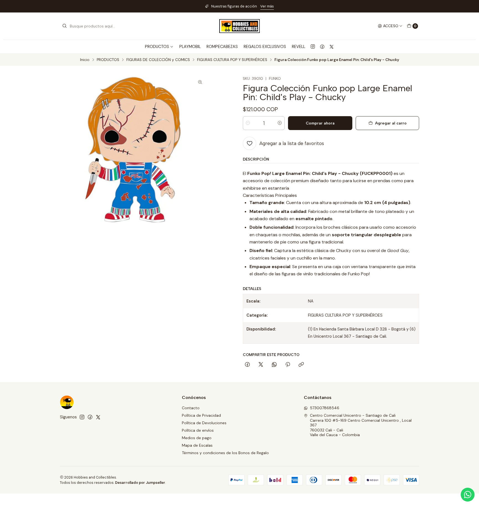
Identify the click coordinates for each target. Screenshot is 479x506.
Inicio (85, 60)
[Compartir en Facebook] (247, 365)
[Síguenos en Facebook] (322, 47)
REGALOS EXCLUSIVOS (265, 46)
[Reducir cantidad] (248, 123)
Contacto (191, 407)
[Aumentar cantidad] (279, 123)
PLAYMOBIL (190, 46)
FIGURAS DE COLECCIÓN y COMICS (158, 60)
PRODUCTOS (108, 60)
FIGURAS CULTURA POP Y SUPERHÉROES (232, 60)
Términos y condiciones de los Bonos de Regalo (225, 452)
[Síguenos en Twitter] (331, 47)
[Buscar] (64, 26)
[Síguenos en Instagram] (312, 47)
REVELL (298, 46)
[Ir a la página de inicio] (239, 26)
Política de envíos (198, 430)
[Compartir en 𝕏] (261, 365)
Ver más (267, 6)
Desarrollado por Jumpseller (140, 482)
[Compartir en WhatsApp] (274, 365)
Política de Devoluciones (204, 422)
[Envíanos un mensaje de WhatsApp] (468, 495)
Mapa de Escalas (197, 445)
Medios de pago (197, 437)
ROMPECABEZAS (222, 46)
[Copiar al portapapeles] (301, 365)
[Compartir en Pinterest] (287, 365)
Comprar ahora (320, 123)
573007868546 (324, 407)
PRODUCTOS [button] (157, 46)
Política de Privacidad (201, 415)
